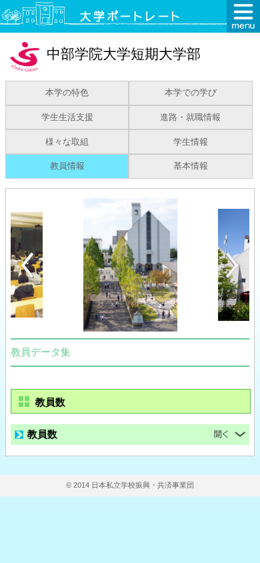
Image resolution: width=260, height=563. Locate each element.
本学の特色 (67, 92)
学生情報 (190, 142)
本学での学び (191, 92)
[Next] (232, 265)
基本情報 (190, 166)
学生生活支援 (67, 117)
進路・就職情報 (190, 117)
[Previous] (27, 265)
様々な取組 (67, 142)
